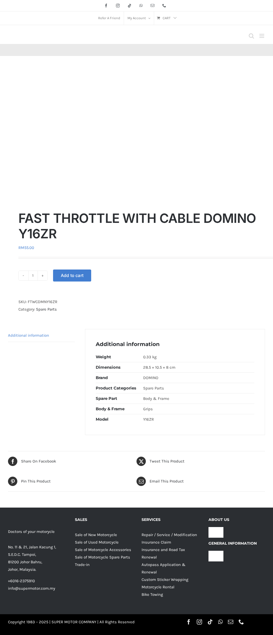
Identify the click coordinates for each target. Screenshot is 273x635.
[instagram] (199, 622)
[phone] (241, 622)
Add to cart (72, 275)
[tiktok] (210, 622)
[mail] (230, 622)
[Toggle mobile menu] (262, 36)
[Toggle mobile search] (251, 36)
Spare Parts (46, 309)
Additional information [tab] (28, 335)
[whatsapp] (220, 622)
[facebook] (188, 622)
